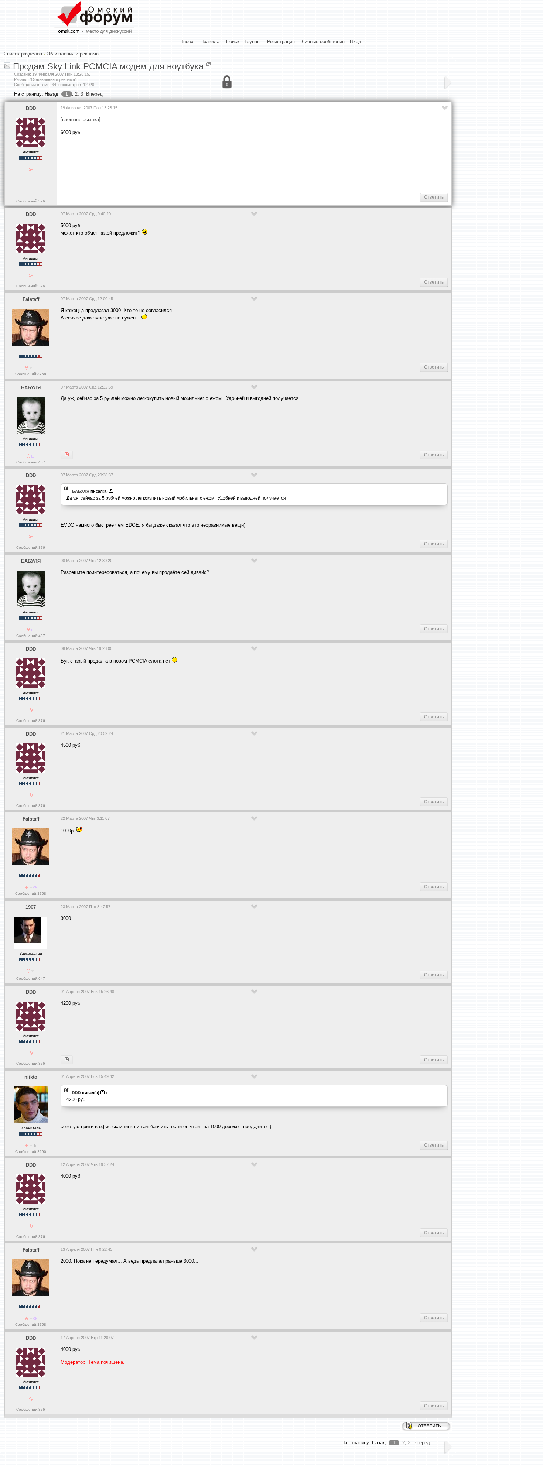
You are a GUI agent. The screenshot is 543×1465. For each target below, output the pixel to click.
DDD (31, 108)
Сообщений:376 (30, 201)
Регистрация (281, 41)
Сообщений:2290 (30, 1152)
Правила (209, 41)
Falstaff (31, 299)
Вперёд (94, 94)
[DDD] (67, 455)
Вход (355, 41)
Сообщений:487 (30, 462)
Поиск (232, 41)
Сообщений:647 (30, 978)
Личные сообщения (323, 41)
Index (188, 41)
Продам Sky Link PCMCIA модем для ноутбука (108, 66)
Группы (252, 41)
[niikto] (67, 1059)
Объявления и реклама (73, 54)
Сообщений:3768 (30, 374)
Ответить (434, 197)
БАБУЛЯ (31, 387)
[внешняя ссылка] (80, 119)
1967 (30, 907)
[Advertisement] (195, 163)
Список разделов (23, 54)
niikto (30, 1077)
